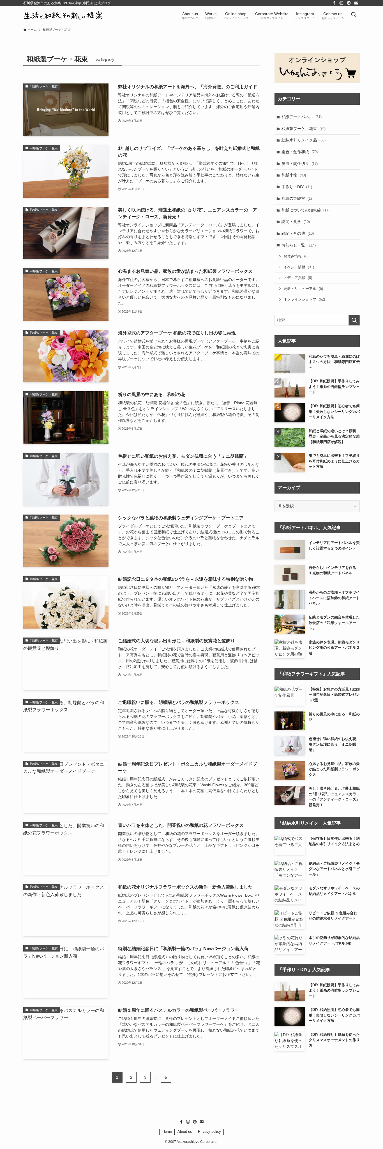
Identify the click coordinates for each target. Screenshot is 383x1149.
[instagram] (341, 3)
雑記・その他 (298, 233)
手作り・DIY (297, 187)
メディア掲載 (297, 278)
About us (184, 1131)
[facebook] (334, 3)
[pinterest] (348, 3)
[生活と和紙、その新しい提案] (63, 15)
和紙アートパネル (302, 117)
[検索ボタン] (353, 15)
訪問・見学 (296, 221)
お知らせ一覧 (299, 245)
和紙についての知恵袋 (305, 210)
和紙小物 (294, 175)
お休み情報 (295, 256)
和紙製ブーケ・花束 (304, 128)
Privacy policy (209, 1131)
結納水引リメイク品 (304, 140)
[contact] (356, 3)
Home (167, 1131)
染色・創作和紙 (300, 152)
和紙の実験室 (297, 198)
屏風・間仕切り (300, 163)
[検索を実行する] (354, 320)
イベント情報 (298, 267)
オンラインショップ (304, 299)
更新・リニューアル (303, 289)
